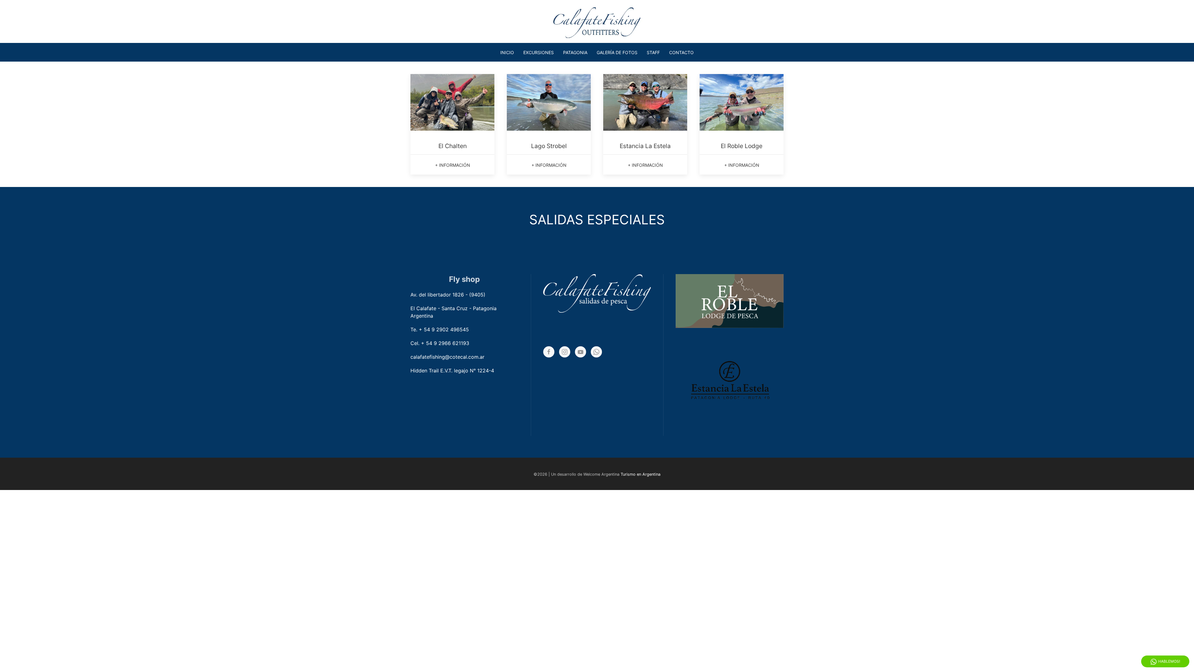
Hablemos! (1169, 661)
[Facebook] (548, 351)
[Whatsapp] (596, 351)
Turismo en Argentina (640, 474)
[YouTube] (580, 351)
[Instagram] (564, 351)
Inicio (507, 52)
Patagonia (575, 52)
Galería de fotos (617, 52)
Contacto (681, 52)
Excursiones (538, 52)
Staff (653, 52)
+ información (452, 165)
